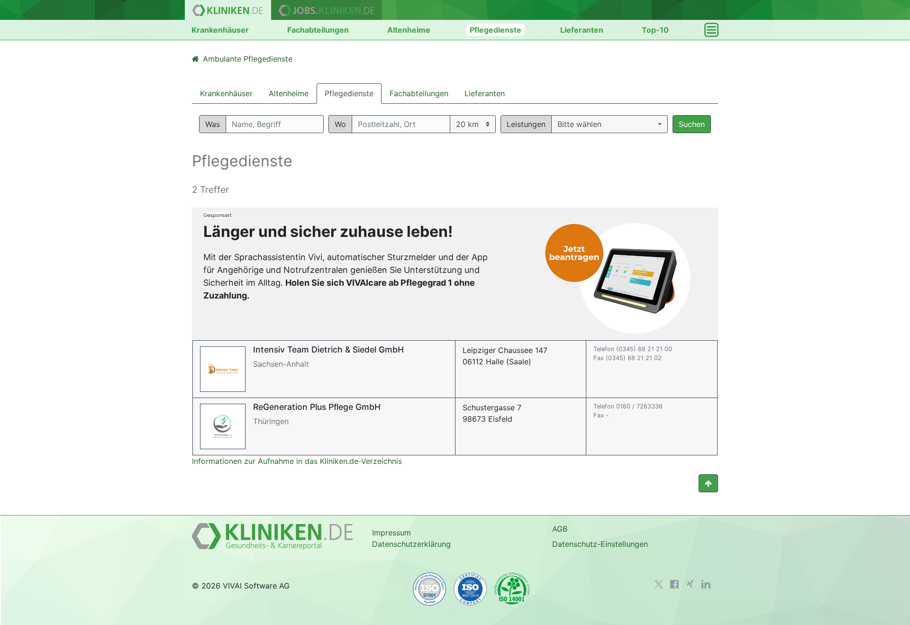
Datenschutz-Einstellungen (600, 544)
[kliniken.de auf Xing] (690, 584)
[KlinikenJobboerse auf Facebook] (674, 584)
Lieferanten (581, 30)
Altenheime (408, 30)
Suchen (692, 124)
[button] (609, 124)
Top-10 (655, 30)
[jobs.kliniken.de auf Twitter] (659, 584)
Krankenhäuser (220, 30)
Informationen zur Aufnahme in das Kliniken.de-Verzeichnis (297, 461)
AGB (559, 529)
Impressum (391, 532)
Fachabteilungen (318, 30)
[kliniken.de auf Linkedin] (705, 584)
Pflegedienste (495, 30)
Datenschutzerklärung (411, 544)
